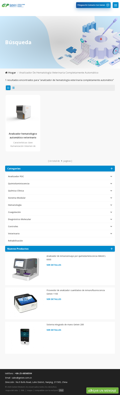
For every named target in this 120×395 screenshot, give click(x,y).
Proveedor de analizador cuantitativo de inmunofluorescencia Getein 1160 (76, 292)
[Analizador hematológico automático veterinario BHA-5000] (23, 112)
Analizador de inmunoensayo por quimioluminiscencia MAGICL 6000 (76, 258)
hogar (12, 72)
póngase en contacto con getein (91, 5)
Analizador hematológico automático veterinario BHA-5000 (23, 135)
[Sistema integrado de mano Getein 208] (25, 337)
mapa (29, 390)
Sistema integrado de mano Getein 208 (65, 324)
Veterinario (14, 233)
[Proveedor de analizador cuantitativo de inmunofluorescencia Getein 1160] (25, 303)
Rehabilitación (15, 240)
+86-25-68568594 (23, 373)
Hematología (15, 205)
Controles (13, 226)
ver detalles (54, 264)
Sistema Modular (17, 197)
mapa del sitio (12, 390)
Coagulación (14, 212)
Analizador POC (16, 176)
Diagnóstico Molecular (19, 219)
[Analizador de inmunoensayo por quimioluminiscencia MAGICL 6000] (25, 268)
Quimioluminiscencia (18, 183)
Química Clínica (16, 190)
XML (22, 390)
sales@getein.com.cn (22, 377)
